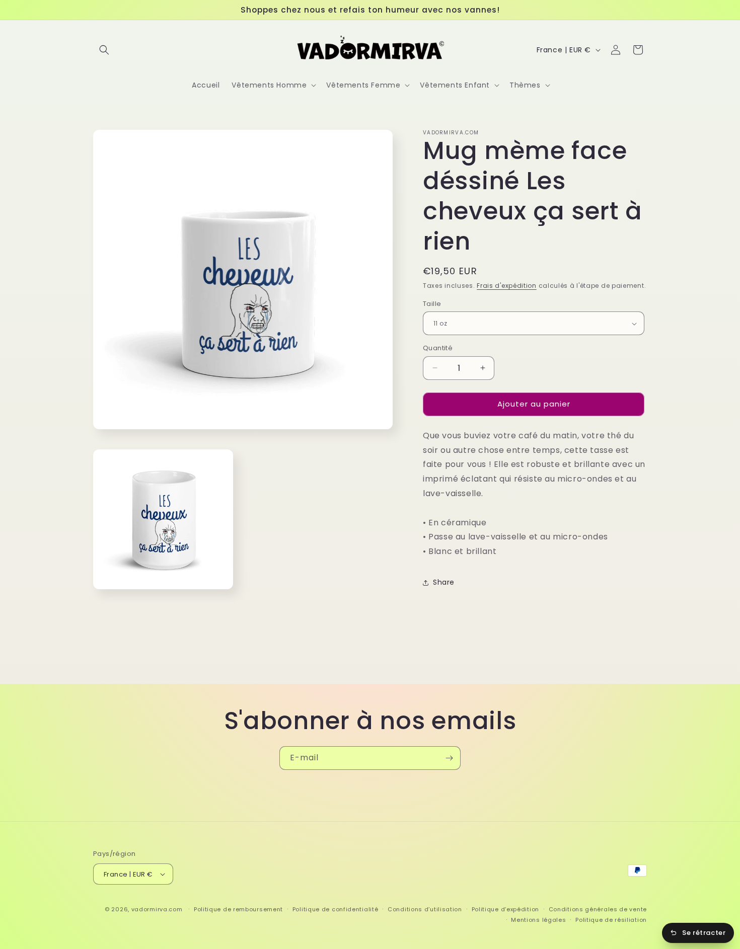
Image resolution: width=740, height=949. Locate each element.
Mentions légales (538, 920)
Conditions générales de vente (598, 909)
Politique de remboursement (238, 909)
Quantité (438, 348)
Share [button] (444, 582)
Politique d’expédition (505, 909)
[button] (104, 50)
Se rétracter (703, 932)
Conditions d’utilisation (425, 909)
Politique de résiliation (611, 920)
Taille (432, 303)
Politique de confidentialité (335, 909)
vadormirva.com (157, 909)
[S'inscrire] (449, 758)
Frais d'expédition (507, 285)
